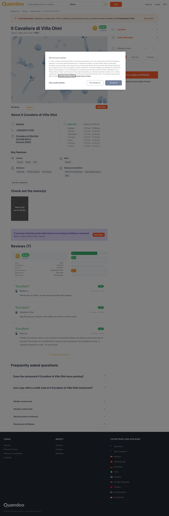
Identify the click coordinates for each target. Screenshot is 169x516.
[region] (85, 71)
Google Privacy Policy (83, 76)
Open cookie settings (57, 82)
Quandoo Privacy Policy (67, 76)
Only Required (95, 83)
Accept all (113, 83)
